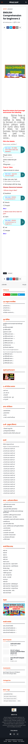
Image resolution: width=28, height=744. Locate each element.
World (19, 700)
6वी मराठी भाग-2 (6, 308)
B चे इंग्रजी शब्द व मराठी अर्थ (9, 451)
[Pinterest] (14, 27)
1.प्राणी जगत (5, 390)
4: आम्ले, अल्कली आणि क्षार (9, 417)
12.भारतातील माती (7, 530)
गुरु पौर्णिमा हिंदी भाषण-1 (8, 354)
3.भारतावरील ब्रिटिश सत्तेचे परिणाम (10, 509)
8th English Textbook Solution (10, 700)
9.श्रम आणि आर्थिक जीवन (8, 524)
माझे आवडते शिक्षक (7, 593)
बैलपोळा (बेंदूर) (6, 568)
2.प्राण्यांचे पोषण (6, 413)
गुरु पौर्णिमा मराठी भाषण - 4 (9, 343)
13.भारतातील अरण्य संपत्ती (8, 532)
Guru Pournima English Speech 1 (10, 349)
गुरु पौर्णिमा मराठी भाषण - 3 (8, 338)
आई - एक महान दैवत (7, 575)
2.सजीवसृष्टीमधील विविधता (9, 431)
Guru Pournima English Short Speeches (12, 352)
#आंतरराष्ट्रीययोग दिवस (8, 694)
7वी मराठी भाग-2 (6, 310)
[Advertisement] (14, 47)
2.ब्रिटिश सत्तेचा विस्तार (7, 506)
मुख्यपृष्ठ (5, 9)
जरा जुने (24, 284)
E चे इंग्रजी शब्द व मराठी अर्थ (9, 457)
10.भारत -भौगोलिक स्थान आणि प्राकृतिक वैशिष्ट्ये (13, 526)
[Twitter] (11, 27)
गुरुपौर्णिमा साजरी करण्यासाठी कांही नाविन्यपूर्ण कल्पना (12, 324)
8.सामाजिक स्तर (6, 521)
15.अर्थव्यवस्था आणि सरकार (9, 537)
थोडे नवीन (4, 284)
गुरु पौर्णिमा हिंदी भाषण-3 (8, 358)
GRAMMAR (10, 9)
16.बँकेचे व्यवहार (6, 539)
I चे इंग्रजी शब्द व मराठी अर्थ (8, 466)
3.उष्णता (4, 415)
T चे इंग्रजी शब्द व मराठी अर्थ (9, 491)
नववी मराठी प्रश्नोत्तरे (15, 644)
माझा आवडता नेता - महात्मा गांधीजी (10, 564)
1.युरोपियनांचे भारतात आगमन (9, 504)
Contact (15, 741)
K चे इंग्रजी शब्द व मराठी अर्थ (9, 471)
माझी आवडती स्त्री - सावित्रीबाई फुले (10, 584)
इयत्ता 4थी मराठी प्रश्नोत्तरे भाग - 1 (9, 628)
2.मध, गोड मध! (6, 393)
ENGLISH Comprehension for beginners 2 (10, 222)
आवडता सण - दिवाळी (7, 570)
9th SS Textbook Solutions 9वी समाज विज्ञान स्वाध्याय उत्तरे (17, 652)
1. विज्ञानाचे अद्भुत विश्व (7, 428)
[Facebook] (7, 27)
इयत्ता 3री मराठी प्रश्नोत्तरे (8, 626)
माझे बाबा (5, 553)
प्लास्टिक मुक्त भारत (7, 573)
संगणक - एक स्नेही (7, 577)
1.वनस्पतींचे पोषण (6, 410)
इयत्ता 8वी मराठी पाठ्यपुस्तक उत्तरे (17, 658)
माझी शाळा (5, 559)
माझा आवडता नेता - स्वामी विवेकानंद (10, 566)
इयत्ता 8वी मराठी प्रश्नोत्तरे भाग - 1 (9, 632)
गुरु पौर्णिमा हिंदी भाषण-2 (8, 356)
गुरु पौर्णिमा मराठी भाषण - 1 (8, 334)
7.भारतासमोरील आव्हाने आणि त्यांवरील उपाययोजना (13, 519)
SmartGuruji (19, 740)
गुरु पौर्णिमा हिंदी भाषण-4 (8, 361)
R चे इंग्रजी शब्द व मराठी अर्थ (9, 486)
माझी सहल (5, 557)
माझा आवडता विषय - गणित (8, 590)
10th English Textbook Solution (10, 696)
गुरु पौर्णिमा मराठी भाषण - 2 (8, 336)
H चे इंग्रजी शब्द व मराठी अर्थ (9, 464)
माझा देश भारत (6, 561)
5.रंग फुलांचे (5, 399)
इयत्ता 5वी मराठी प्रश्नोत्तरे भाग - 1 (9, 630)
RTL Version (21, 741)
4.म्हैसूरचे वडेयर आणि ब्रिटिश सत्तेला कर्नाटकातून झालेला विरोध (13, 512)
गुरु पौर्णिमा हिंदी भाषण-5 (8, 363)
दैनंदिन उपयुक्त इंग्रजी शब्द (8, 444)
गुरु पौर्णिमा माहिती (7, 329)
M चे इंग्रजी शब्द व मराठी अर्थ (9, 475)
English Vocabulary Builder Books (11, 446)
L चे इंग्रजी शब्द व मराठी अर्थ (8, 473)
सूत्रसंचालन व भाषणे (7, 332)
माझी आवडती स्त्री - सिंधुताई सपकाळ (10, 586)
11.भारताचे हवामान (6, 528)
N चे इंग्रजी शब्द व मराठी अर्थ (9, 477)
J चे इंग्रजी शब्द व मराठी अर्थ (9, 469)
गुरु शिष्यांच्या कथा (7, 345)
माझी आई (5, 550)
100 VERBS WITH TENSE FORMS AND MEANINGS (11, 149)
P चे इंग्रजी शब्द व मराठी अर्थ (9, 482)
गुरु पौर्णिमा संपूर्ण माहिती (8, 327)
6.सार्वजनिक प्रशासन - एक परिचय (10, 517)
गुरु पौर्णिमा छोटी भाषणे (7, 341)
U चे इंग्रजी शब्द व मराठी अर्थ (9, 493)
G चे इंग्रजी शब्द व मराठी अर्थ (9, 462)
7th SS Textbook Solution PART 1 (10, 698)
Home (5, 741)
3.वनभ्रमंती (5, 395)
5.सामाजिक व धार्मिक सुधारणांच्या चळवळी (12, 515)
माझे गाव (5, 555)
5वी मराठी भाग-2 (6, 306)
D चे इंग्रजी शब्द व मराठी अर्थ (9, 455)
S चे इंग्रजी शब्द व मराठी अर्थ (9, 489)
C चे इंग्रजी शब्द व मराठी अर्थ (9, 453)
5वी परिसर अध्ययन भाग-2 (8, 312)
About (9, 741)
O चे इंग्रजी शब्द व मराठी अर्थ (9, 480)
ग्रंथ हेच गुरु (5, 579)
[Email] (17, 27)
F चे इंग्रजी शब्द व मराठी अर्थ (8, 460)
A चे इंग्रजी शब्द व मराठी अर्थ (9, 449)
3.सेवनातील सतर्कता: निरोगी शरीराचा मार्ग (11, 433)
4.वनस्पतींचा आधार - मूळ (8, 397)
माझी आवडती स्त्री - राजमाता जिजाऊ (10, 588)
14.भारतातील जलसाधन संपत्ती (9, 535)
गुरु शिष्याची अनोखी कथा (8, 347)
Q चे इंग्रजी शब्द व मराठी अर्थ (9, 484)
